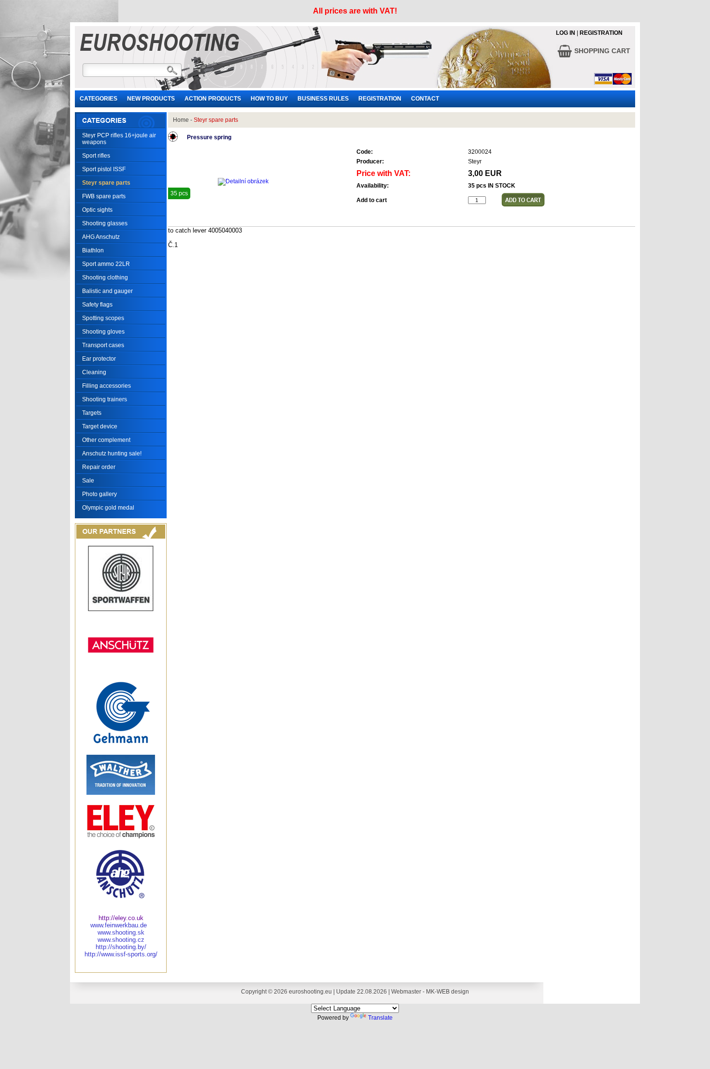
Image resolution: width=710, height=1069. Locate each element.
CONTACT (425, 98)
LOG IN (565, 32)
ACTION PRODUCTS (213, 98)
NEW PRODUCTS (151, 98)
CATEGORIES (98, 98)
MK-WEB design (447, 991)
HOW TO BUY (269, 98)
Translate (380, 1017)
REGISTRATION (601, 32)
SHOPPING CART (601, 51)
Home (181, 120)
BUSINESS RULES (323, 98)
